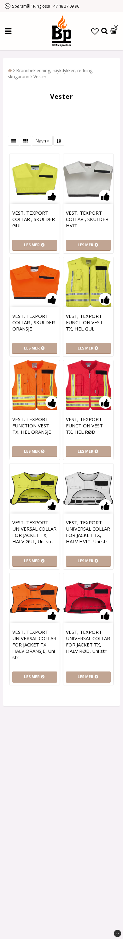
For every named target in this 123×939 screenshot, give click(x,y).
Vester (39, 76)
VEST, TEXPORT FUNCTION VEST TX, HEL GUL (84, 322)
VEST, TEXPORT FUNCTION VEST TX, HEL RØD (84, 425)
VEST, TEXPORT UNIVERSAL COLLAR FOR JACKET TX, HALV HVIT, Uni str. (88, 532)
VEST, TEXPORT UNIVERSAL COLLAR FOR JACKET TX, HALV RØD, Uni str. (88, 641)
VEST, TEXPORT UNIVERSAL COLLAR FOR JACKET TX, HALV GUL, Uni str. (34, 532)
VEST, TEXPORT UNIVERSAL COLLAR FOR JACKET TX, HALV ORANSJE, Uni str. (34, 644)
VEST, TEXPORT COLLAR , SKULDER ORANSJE (33, 322)
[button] (95, 31)
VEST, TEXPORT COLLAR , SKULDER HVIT (87, 219)
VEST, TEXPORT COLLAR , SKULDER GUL (33, 219)
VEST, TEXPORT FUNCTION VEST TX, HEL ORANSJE (31, 425)
